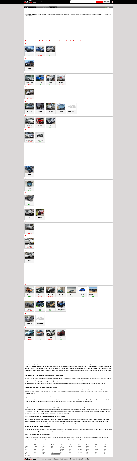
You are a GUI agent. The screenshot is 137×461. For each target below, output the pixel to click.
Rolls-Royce (80, 452)
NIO (96, 450)
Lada (69, 449)
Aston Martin (53, 444)
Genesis (43, 447)
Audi (61, 444)
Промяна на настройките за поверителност (80, 459)
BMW (78, 444)
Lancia (87, 449)
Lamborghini (80, 449)
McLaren (52, 450)
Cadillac (105, 444)
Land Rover (97, 449)
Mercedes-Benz (63, 450)
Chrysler (35, 446)
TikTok (84, 458)
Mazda (43, 450)
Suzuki (52, 453)
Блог (34, 7)
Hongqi (87, 447)
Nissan (105, 450)
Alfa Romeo (36, 444)
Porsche (52, 452)
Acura (26, 444)
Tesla (61, 453)
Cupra (52, 446)
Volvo (96, 453)
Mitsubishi (88, 450)
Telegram (62, 458)
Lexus (105, 449)
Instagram (79, 458)
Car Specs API (53, 7)
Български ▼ (108, 7)
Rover (87, 452)
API (70, 459)
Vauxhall (79, 453)
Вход (38, 7)
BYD (96, 444)
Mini (78, 450)
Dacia (61, 446)
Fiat (25, 447)
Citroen (43, 446)
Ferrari (105, 446)
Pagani (35, 452)
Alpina (43, 444)
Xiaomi (105, 453)
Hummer (96, 447)
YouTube (57, 458)
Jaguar (35, 449)
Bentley (70, 444)
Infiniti (26, 449)
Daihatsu (79, 446)
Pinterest (90, 458)
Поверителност (56, 459)
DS (95, 446)
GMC (52, 447)
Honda (79, 447)
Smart (35, 453)
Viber (68, 458)
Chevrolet (26, 446)
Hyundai (105, 447)
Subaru (43, 453)
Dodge (87, 446)
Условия (61, 459)
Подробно (106, 1)
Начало (26, 4)
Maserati (35, 450)
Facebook (73, 458)
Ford (34, 447)
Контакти (66, 459)
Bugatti (87, 444)
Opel (26, 452)
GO (99, 1)
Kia (51, 449)
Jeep (43, 449)
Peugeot (43, 452)
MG (69, 450)
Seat (104, 452)
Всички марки (27, 455)
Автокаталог (31, 4)
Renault (70, 452)
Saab (96, 452)
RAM (61, 452)
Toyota (70, 453)
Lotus (26, 450)
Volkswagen (88, 453)
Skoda (26, 453)
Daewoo (70, 446)
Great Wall (62, 447)
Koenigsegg (62, 449)
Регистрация (45, 7)
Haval (70, 447)
